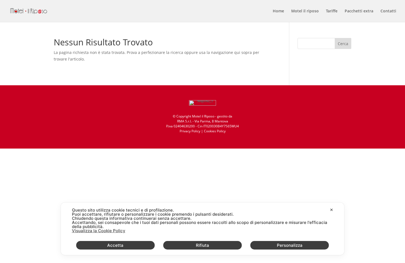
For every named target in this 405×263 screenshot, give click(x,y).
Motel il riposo (305, 11)
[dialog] (202, 228)
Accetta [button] (115, 245)
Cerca (343, 43)
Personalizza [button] (290, 245)
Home (278, 11)
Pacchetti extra (359, 11)
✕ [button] (331, 209)
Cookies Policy (215, 131)
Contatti (388, 11)
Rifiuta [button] (202, 245)
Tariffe (331, 11)
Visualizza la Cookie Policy (98, 231)
